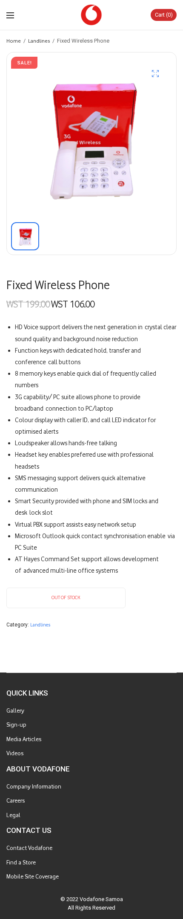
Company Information (33, 786)
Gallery (15, 710)
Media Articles (23, 739)
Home (13, 41)
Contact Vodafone (29, 848)
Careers (15, 800)
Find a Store (21, 862)
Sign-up (16, 724)
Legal (13, 815)
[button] (155, 73)
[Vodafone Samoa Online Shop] (91, 15)
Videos (14, 753)
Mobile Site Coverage (32, 876)
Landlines (39, 41)
